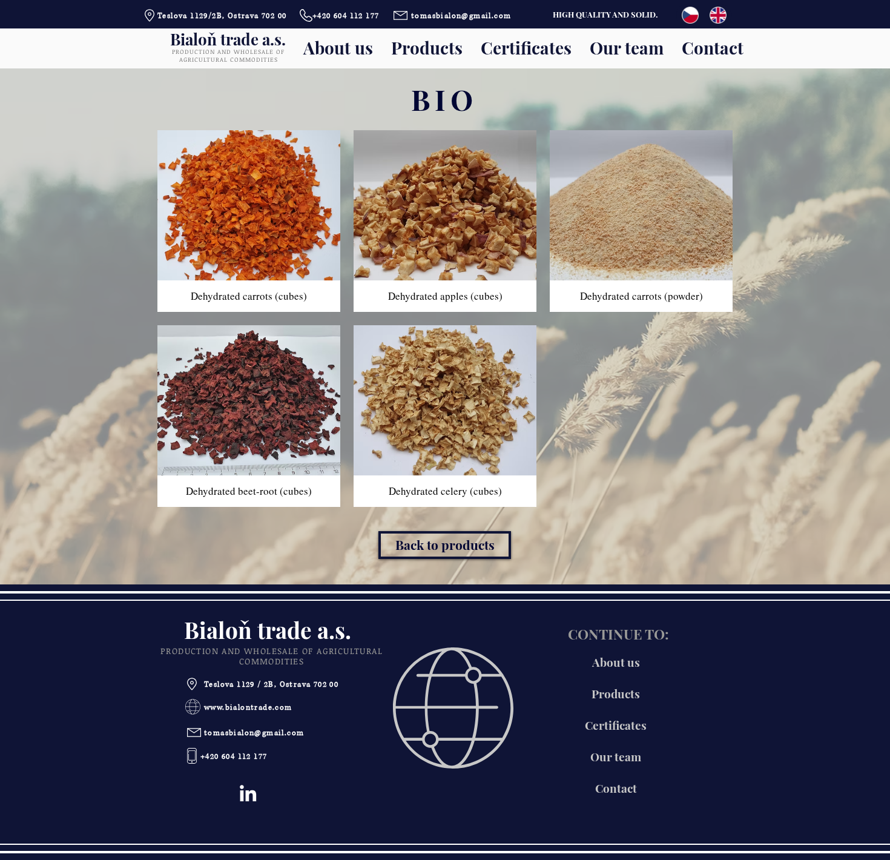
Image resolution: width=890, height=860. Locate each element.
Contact (616, 788)
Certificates (616, 725)
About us (616, 662)
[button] (248, 221)
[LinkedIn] (248, 793)
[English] (717, 15)
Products (616, 693)
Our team (615, 756)
